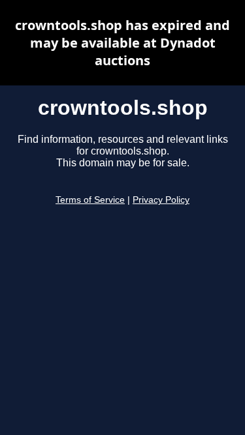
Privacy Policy (161, 200)
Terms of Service (90, 200)
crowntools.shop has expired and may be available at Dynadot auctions (122, 42)
